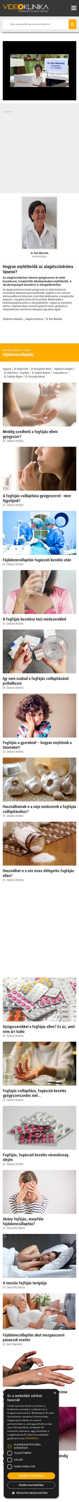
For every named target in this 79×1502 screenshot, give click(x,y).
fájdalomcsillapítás (13, 319)
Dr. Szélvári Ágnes (13, 376)
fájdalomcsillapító (63, 368)
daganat (7, 368)
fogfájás (24, 372)
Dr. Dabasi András (41, 372)
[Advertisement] (39, 152)
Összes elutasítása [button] (31, 1485)
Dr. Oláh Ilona (10, 372)
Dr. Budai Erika (21, 368)
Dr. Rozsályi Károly (35, 376)
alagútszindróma (34, 319)
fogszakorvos (60, 372)
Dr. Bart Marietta (54, 319)
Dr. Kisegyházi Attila (41, 368)
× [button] (54, 1393)
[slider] (39, 97)
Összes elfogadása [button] (31, 1475)
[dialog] (31, 1443)
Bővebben (32, 1438)
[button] (31, 1493)
